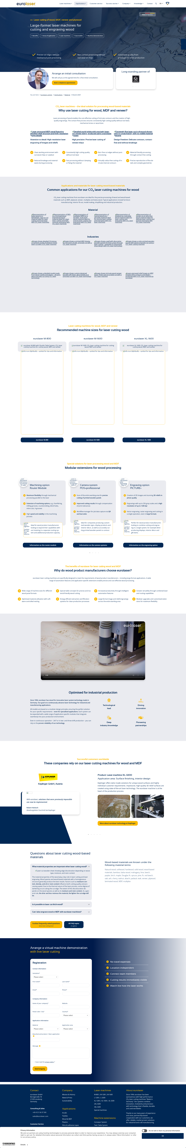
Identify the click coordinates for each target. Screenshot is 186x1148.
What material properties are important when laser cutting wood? (59, 867)
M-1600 (110, 1094)
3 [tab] (139, 87)
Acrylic (64, 1113)
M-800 (96, 1094)
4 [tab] (98, 553)
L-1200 (96, 1098)
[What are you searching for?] (156, 3)
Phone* (64, 990)
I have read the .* (45, 1062)
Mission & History (68, 1094)
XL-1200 (97, 1101)
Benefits (35, 36)
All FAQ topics (73, 924)
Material (67, 95)
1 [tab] (133, 87)
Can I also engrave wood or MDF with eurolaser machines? (56, 912)
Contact (150, 3)
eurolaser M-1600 (93, 440)
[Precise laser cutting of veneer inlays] (92, 133)
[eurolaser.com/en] (37, 4)
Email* (35, 990)
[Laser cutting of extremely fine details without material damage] (133, 133)
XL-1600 (104, 1101)
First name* (36, 982)
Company (125, 3)
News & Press (67, 1098)
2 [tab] (136, 87)
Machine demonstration (95, 36)
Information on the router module (43, 545)
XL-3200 (111, 1101)
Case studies (79, 36)
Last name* (66, 982)
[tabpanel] (135, 79)
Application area (67, 1025)
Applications (80, 3)
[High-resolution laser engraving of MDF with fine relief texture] (50, 133)
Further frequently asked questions (46, 924)
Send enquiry (40, 1069)
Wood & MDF (67, 1119)
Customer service (96, 3)
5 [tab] (100, 835)
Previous (15, 514)
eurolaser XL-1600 (144, 440)
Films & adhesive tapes (70, 1125)
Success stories (112, 3)
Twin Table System (101, 1125)
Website (64, 1003)
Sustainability (67, 1101)
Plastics (65, 1122)
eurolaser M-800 (42, 440)
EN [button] (161, 3)
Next (171, 514)
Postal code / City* (38, 1012)
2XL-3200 (97, 1104)
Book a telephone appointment (64, 83)
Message (36, 1046)
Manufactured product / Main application (46, 1034)
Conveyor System (100, 1122)
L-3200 (103, 1098)
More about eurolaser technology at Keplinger (117, 823)
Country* (65, 1012)
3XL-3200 (97, 1107)
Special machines (100, 1110)
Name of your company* (40, 1003)
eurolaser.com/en (46, 95)
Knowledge (138, 3)
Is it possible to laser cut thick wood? (47, 904)
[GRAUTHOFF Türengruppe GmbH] (135, 79)
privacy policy (49, 1062)
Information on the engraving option (143, 545)
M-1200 (103, 1094)
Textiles (65, 1116)
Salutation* (36, 973)
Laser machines (65, 3)
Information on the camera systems (93, 545)
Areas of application (49, 36)
